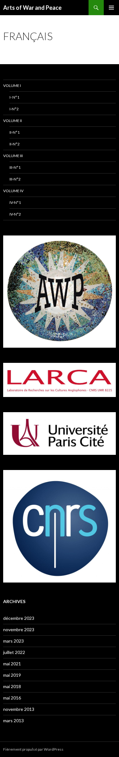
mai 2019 (12, 675)
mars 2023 (13, 641)
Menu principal (111, 7)
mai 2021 (12, 663)
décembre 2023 (18, 618)
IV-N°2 (15, 214)
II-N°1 (15, 132)
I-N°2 (14, 109)
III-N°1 (15, 167)
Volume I (12, 85)
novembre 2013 (18, 709)
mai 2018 (12, 686)
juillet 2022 (14, 652)
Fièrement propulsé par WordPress (33, 749)
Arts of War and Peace (32, 7)
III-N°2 (15, 179)
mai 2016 (12, 697)
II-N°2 (15, 144)
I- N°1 (14, 97)
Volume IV (13, 190)
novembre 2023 (18, 629)
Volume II (12, 120)
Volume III (13, 155)
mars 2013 (13, 720)
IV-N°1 (15, 202)
